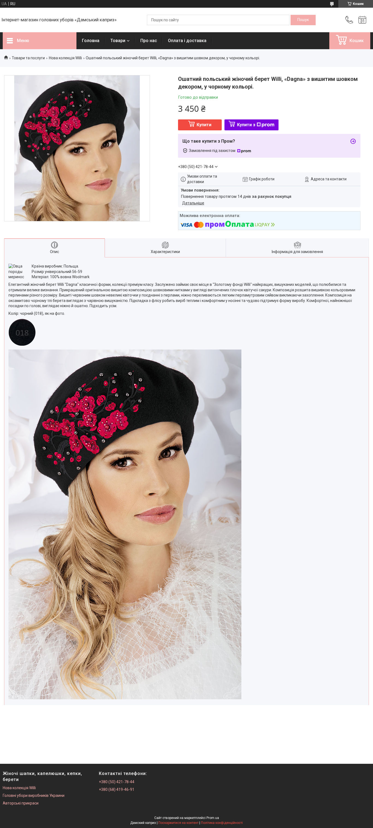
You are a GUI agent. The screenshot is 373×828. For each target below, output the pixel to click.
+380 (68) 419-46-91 (116, 789)
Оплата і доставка (187, 40)
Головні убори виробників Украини (33, 795)
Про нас (148, 40)
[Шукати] (303, 20)
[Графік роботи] (362, 19)
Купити (204, 124)
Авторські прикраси (21, 803)
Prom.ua (212, 818)
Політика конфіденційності (222, 823)
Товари (117, 40)
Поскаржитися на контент (178, 823)
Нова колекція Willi (65, 58)
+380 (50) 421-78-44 (116, 782)
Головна (90, 40)
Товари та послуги (28, 58)
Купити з (246, 124)
